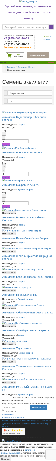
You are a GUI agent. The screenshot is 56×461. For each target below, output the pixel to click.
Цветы (31, 66)
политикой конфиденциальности (17, 451)
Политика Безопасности (32, 423)
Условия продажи (30, 420)
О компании (46, 420)
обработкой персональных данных (13, 416)
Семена (22, 66)
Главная (11, 66)
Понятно (5, 459)
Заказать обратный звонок (17, 47)
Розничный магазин (11, 420)
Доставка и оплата (11, 423)
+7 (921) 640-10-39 (16, 44)
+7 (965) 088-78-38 (16, 38)
